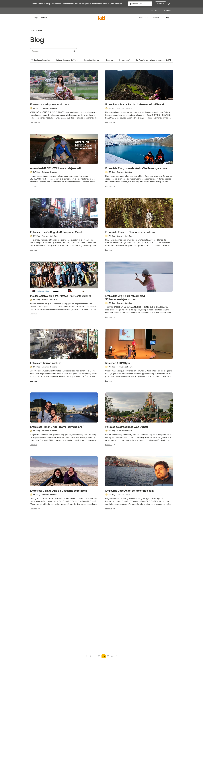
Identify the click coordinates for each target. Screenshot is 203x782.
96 (112, 656)
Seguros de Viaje (40, 18)
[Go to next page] (117, 656)
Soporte (156, 18)
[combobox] (140, 3)
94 (103, 656)
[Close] (169, 3)
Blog (167, 18)
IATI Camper (166, 11)
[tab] (40, 60)
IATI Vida (154, 11)
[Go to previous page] (86, 656)
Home (32, 30)
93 (99, 656)
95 (108, 656)
